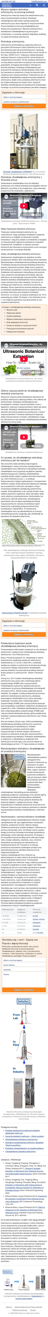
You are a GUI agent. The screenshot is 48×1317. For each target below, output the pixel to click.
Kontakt (33, 1310)
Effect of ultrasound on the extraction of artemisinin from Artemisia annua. (25, 1210)
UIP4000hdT (36, 926)
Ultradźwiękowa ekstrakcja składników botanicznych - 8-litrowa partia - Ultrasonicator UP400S (24, 222)
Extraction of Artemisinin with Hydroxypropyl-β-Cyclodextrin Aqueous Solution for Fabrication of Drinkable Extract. (24, 1188)
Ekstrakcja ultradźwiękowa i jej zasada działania (24, 1148)
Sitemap (9, 1307)
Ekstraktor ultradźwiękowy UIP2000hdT (17, 171)
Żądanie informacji (24, 106)
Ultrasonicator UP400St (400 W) (14, 613)
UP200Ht (35, 919)
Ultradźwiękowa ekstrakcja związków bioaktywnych (24, 452)
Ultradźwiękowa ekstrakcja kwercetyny (20, 1151)
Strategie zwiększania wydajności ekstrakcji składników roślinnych (22, 1131)
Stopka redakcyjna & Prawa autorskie (28, 1307)
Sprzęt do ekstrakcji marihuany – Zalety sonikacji (24, 1136)
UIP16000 (36, 929)
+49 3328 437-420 (8, 1)
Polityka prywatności (19, 1310)
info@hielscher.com (39, 1)
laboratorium (37, 1296)
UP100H (35, 916)
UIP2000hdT (36, 922)
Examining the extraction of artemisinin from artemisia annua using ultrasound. (26, 1199)
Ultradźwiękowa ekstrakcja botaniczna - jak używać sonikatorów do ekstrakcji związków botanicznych (24, 379)
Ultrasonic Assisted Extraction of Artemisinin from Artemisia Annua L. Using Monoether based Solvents (24, 1171)
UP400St (41, 919)
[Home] (6, 5)
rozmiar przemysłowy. (24, 1298)
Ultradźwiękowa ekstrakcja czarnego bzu (21, 1139)
